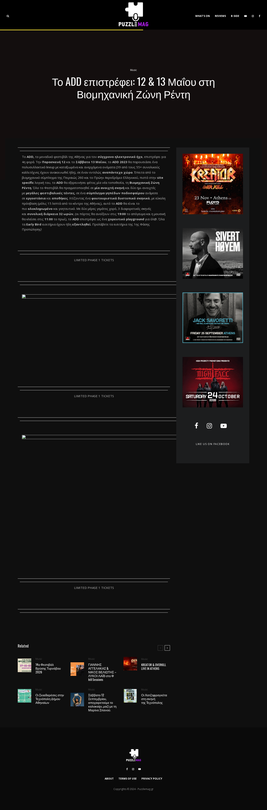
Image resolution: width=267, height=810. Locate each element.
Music (133, 70)
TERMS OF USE (127, 778)
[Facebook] (259, 15)
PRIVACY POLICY (151, 778)
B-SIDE (235, 16)
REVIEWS (220, 16)
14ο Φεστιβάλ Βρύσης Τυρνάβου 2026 (48, 668)
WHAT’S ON (202, 16)
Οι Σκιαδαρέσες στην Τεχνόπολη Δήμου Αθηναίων (49, 698)
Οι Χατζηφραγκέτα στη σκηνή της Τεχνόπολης (154, 698)
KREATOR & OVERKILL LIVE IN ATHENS (153, 666)
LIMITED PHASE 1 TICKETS (94, 260)
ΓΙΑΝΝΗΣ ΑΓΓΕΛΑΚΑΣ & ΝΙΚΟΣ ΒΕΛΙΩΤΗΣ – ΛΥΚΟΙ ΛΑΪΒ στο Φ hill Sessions (102, 672)
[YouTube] (245, 15)
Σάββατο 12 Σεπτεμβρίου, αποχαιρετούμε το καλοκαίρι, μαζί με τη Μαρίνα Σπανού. (102, 702)
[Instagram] (252, 15)
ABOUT (109, 778)
